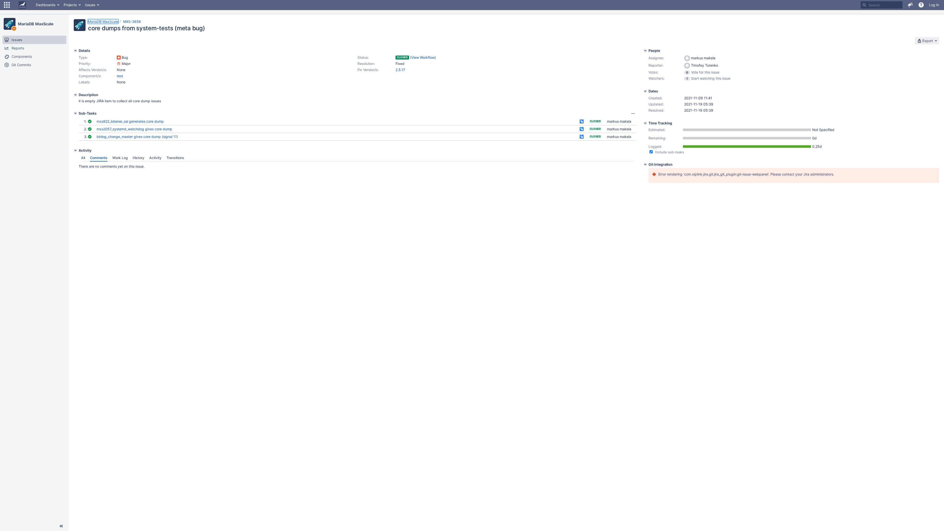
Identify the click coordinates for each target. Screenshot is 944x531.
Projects (70, 5)
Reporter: (656, 65)
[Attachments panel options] (633, 114)
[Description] (75, 95)
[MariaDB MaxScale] (9, 24)
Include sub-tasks (669, 152)
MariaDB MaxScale (35, 23)
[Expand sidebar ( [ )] (61, 526)
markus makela (619, 121)
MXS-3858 (132, 21)
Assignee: (656, 58)
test (120, 76)
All (83, 158)
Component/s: (90, 76)
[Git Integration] (645, 164)
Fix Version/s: (368, 70)
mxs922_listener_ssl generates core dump (130, 121)
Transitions (175, 158)
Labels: (84, 82)
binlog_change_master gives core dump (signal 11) (137, 136)
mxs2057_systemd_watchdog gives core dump (134, 129)
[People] (645, 50)
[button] (6, 5)
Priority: (85, 63)
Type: (83, 57)
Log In (934, 5)
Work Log (120, 158)
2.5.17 (400, 70)
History (138, 158)
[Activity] (75, 150)
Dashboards (45, 5)
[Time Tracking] (645, 123)
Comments (98, 158)
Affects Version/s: (93, 70)
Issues (90, 5)
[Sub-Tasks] (75, 113)
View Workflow (423, 57)
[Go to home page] (22, 5)
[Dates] (645, 91)
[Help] (921, 5)
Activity (155, 158)
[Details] (75, 50)
